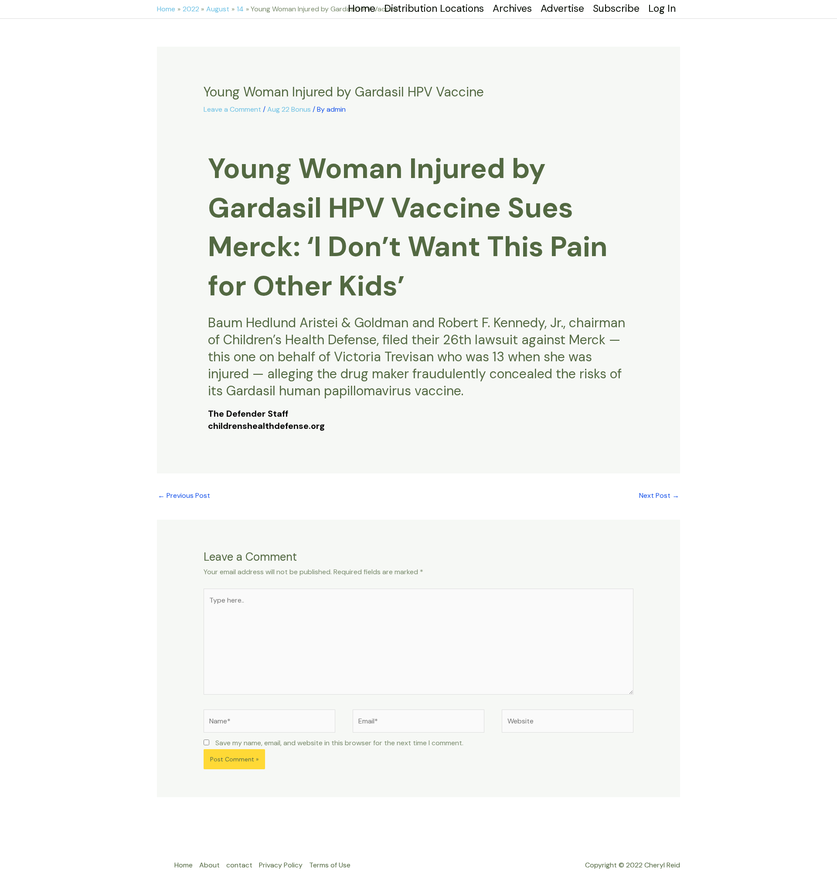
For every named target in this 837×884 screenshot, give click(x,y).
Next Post (659, 495)
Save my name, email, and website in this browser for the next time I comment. (339, 742)
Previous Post (184, 495)
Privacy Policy (281, 865)
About (209, 865)
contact (239, 865)
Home (183, 865)
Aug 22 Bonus (289, 109)
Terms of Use (329, 865)
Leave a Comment (232, 109)
